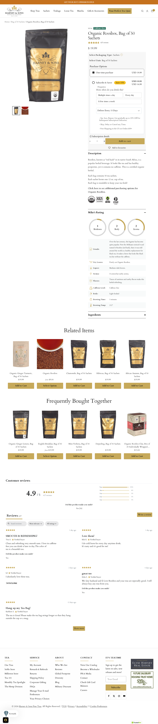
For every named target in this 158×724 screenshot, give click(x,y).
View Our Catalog (88, 665)
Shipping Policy (37, 678)
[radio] (117, 73)
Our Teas (9, 665)
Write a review (144, 514)
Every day (129, 95)
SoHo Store (10, 669)
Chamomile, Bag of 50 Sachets (79, 373)
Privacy (71, 706)
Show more (79, 628)
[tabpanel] (79, 577)
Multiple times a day (106, 95)
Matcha (80, 10)
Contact (84, 678)
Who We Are (61, 665)
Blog (57, 682)
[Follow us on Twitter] (114, 696)
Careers (83, 690)
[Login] (147, 11)
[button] (116, 487)
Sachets (46, 10)
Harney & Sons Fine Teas (30, 706)
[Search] (142, 11)
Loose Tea (68, 10)
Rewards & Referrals (39, 669)
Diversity (59, 678)
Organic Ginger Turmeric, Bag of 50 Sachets (21, 375)
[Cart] (152, 11)
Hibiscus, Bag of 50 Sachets (107, 373)
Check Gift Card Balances (87, 684)
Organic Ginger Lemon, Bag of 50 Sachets (21, 445)
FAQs (32, 686)
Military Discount (63, 686)
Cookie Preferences (98, 706)
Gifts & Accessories (95, 10)
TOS (64, 706)
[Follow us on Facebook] (109, 696)
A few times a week (106, 101)
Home (7, 22)
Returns (33, 673)
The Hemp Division (13, 686)
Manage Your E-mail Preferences (39, 692)
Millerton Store (11, 673)
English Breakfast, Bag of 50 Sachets (50, 445)
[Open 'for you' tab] (5, 720)
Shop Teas (35, 10)
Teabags (57, 10)
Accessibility (81, 706)
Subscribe (115, 687)
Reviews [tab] (14, 516)
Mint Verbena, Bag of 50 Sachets (79, 445)
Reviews (58, 669)
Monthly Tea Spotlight (15, 682)
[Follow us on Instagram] (119, 696)
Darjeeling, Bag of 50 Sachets (108, 443)
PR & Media (85, 673)
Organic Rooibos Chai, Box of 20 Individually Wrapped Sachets (137, 445)
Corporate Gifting (38, 682)
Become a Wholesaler (90, 669)
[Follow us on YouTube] (124, 696)
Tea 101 (8, 678)
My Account (35, 665)
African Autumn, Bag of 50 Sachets (137, 375)
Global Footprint (62, 673)
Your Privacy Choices (39, 698)
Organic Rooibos (50, 373)
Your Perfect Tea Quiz (119, 10)
